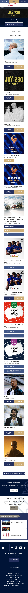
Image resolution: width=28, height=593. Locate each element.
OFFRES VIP (19, 66)
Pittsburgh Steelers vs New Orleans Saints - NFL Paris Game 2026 (14, 219)
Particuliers (4, 1)
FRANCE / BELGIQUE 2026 (13, 186)
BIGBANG (7, 124)
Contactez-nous (14, 577)
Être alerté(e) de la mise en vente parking (14, 234)
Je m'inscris (14, 559)
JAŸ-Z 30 (7, 92)
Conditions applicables (14, 575)
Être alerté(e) (10, 267)
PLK (5, 61)
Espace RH (18, 573)
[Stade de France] (16, 4)
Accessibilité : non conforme (14, 583)
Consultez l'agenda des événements (15, 473)
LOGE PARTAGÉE (8, 67)
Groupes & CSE (23, 1)
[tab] (13, 31)
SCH (5, 459)
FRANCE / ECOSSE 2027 (12, 361)
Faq (22, 585)
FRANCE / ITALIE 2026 (11, 155)
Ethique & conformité (11, 585)
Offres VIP (19, 432)
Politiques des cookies (14, 579)
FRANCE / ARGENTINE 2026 (13, 293)
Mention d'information (14, 581)
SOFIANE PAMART (10, 427)
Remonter (24, 589)
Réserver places (14, 24)
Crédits (9, 573)
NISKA (6, 396)
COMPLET (9, 401)
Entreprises (14, 1)
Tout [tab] (8, 31)
